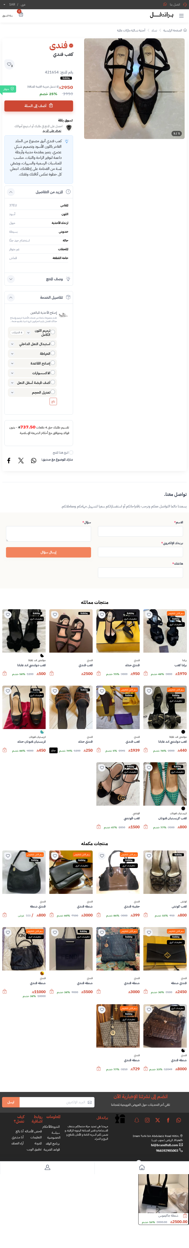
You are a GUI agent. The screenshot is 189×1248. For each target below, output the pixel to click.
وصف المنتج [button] (54, 279)
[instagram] (147, 1120)
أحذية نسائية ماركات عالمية (131, 30)
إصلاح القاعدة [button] (40, 363)
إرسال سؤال (48, 552)
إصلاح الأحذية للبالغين (43, 312)
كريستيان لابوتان (37, 737)
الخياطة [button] (45, 353)
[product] (163, 1188)
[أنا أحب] (149, 614)
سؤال (86, 522)
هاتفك (177, 563)
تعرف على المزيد (52, 131)
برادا (184, 660)
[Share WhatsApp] (165, 4)
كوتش (183, 902)
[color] (42, 656)
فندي (137, 660)
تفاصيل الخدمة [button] (51, 297)
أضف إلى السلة (35, 106)
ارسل (10, 1102)
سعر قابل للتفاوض (176, 613)
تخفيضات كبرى (175, 624)
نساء (154, 30)
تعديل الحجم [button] (41, 392)
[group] (134, 88)
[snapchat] (137, 1120)
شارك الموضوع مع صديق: (57, 459)
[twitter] (158, 1120)
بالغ (53, 401)
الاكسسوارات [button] (41, 373)
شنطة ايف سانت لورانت (163, 1215)
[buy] (145, 675)
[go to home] (141, 1168)
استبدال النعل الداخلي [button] (34, 344)
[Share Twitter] (21, 461)
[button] (181, 15)
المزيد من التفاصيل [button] (49, 192)
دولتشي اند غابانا (37, 660)
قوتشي (136, 813)
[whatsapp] (178, 1120)
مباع (53, 750)
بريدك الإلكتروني (172, 543)
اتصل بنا (175, 4)
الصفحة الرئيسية (172, 30)
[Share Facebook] (9, 461)
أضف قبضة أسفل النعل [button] (33, 382)
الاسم (178, 522)
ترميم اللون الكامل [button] (42, 332)
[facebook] (168, 1120)
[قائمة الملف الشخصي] (47, 1168)
